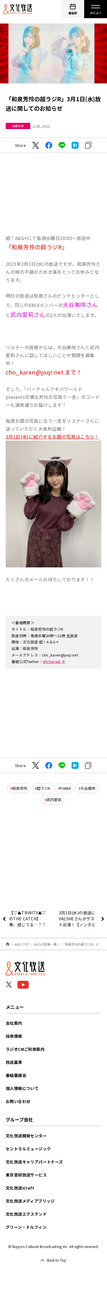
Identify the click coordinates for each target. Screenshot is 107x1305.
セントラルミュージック (28, 1149)
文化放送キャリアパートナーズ (34, 1162)
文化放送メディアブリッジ (30, 1201)
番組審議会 (16, 1075)
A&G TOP (22, 944)
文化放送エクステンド (26, 1214)
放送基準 (14, 1062)
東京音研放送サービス (26, 1175)
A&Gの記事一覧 (45, 944)
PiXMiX (65, 788)
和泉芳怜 (19, 788)
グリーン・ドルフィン (26, 1227)
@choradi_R (54, 661)
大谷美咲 (87, 788)
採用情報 (14, 1036)
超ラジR (43, 788)
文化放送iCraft (20, 1188)
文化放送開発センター (26, 1135)
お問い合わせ (18, 1101)
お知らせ (18, 126)
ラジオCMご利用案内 (25, 1049)
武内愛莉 (54, 799)
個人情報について (22, 1088)
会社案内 (14, 1023)
